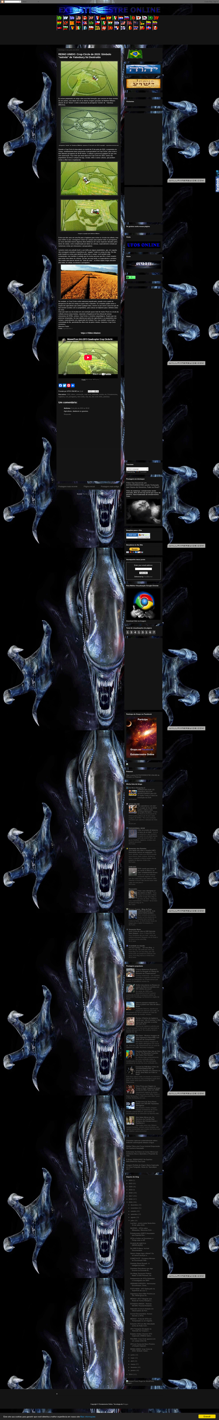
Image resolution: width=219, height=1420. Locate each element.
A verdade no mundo (137, 946)
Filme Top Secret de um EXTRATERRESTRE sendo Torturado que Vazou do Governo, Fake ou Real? (142, 485)
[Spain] (109, 19)
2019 (131, 1190)
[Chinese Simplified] (157, 19)
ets (106, 394)
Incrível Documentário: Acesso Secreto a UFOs (141, 1315)
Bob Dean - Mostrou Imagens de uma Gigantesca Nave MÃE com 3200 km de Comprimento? (147, 1037)
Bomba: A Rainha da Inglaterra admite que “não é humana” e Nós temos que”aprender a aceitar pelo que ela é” (148, 1021)
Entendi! (207, 1416)
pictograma (72, 397)
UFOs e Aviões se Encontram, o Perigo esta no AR (141, 1239)
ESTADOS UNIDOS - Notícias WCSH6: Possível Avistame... (141, 1305)
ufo (90, 397)
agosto (133, 1217)
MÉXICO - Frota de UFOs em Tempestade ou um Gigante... (141, 1320)
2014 (131, 1374)
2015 (68, 394)
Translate (143, 472)
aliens (73, 394)
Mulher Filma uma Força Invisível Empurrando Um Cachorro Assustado (143, 1147)
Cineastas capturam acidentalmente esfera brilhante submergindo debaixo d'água (141, 1141)
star (86, 397)
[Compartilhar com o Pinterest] (97, 391)
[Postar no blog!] (91, 391)
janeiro (133, 1370)
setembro (134, 1214)
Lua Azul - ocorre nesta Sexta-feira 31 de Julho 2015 (142, 1224)
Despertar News (135, 929)
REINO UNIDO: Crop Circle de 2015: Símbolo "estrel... (141, 1350)
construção (79, 394)
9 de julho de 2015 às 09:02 (80, 408)
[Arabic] (151, 19)
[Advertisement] (98, 35)
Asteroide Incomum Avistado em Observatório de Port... (142, 1310)
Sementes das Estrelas (137, 848)
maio (133, 1358)
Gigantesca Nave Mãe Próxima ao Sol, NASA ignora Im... (142, 1295)
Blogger (125, 1404)
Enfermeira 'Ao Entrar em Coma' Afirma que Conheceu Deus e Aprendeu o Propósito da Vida (142, 1154)
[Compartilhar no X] (93, 391)
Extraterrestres (112, 394)
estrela (101, 394)
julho (133, 1220)
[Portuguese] (133, 19)
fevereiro (134, 1367)
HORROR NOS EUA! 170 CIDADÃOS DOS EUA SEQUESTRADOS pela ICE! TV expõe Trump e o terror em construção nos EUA (147, 793)
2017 (131, 1196)
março (133, 1364)
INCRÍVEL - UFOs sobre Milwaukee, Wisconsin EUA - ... (142, 1229)
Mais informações (87, 1416)
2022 (131, 1183)
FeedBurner (148, 577)
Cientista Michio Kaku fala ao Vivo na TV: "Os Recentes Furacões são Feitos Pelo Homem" (148, 1053)
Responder (67, 414)
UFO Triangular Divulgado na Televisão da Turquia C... (140, 1330)
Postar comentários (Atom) (92, 494)
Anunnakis (133, 889)
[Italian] (115, 19)
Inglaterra (61, 397)
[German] (103, 19)
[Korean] (145, 19)
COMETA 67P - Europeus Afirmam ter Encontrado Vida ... (142, 1259)
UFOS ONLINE (134, 804)
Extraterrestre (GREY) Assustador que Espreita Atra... (142, 1234)
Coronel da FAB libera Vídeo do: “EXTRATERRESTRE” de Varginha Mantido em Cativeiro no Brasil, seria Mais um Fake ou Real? (148, 1070)
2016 (131, 1199)
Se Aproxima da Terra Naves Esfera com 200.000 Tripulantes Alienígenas (147, 1103)
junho (133, 1355)
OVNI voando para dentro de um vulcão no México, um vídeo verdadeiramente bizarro (147, 871)
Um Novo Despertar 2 (137, 788)
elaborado (95, 394)
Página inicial (89, 486)
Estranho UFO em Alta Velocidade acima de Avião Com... (142, 1325)
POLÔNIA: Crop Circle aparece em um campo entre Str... (142, 1340)
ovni (66, 397)
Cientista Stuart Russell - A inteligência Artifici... (139, 1264)
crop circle (87, 394)
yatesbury (106, 397)
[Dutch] (121, 19)
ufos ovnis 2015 (97, 397)
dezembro (134, 1205)
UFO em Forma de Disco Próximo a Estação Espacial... (142, 1345)
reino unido (81, 397)
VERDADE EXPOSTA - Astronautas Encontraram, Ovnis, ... (142, 1284)
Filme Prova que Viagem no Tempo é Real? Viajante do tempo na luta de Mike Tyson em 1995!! (148, 1088)
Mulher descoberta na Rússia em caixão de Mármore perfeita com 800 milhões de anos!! (148, 987)
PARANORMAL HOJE (137, 828)
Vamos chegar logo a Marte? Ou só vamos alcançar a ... (142, 1254)
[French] (88, 19)
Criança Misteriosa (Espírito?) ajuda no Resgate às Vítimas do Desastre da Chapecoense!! (147, 971)
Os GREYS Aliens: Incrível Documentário (139, 1249)
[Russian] (127, 19)
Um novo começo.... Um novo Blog (140, 947)
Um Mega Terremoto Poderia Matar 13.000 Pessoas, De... (141, 1274)
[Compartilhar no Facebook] (95, 391)
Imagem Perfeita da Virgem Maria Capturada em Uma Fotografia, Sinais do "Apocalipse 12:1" (142, 1167)
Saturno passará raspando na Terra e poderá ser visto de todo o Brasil (148, 1004)
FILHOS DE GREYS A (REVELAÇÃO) (138, 1244)
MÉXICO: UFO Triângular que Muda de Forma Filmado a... (141, 1300)
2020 (131, 1187)
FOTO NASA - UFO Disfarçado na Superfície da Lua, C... (142, 1290)
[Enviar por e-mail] (89, 391)
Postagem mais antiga (110, 486)
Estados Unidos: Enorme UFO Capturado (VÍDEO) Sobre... (141, 1335)
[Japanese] (139, 19)
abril (132, 1361)
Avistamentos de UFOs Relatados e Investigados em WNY (142, 1279)
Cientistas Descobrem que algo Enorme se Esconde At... (141, 1269)
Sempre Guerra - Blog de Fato (140, 909)
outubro (134, 1211)
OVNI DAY (132, 867)
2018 (131, 1193)
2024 (131, 1180)
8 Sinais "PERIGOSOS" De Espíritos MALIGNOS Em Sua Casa (139, 1160)
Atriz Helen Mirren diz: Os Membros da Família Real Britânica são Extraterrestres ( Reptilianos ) (146, 1120)
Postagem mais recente (67, 486)
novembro (134, 1208)
